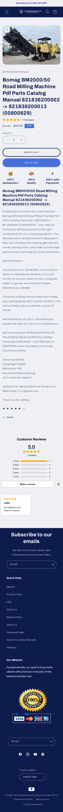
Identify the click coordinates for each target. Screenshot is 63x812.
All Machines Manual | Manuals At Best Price (36, 795)
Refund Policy (14, 617)
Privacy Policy (14, 594)
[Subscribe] (52, 565)
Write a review (27, 484)
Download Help (15, 632)
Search (10, 587)
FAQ (8, 602)
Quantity (7, 133)
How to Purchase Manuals (21, 640)
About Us (11, 609)
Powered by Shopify (23, 799)
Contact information (33, 804)
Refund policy (43, 799)
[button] (6, 12)
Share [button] (9, 417)
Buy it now (31, 162)
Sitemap (11, 647)
